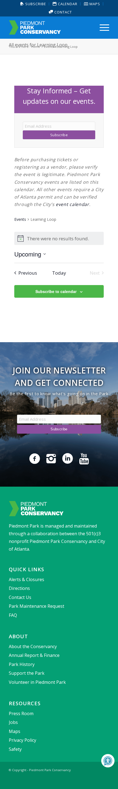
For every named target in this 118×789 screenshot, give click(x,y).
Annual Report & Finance (34, 655)
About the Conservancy (33, 646)
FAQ (13, 615)
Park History (22, 664)
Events (20, 219)
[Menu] (101, 27)
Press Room (21, 713)
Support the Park (26, 673)
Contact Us (20, 597)
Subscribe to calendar (56, 291)
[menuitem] (33, 3)
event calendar (72, 204)
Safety (15, 749)
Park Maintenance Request (36, 606)
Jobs (13, 722)
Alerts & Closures (26, 579)
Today (59, 273)
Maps (14, 731)
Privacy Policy (22, 740)
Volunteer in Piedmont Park (37, 682)
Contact (62, 12)
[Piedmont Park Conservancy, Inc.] (49, 27)
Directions (19, 588)
